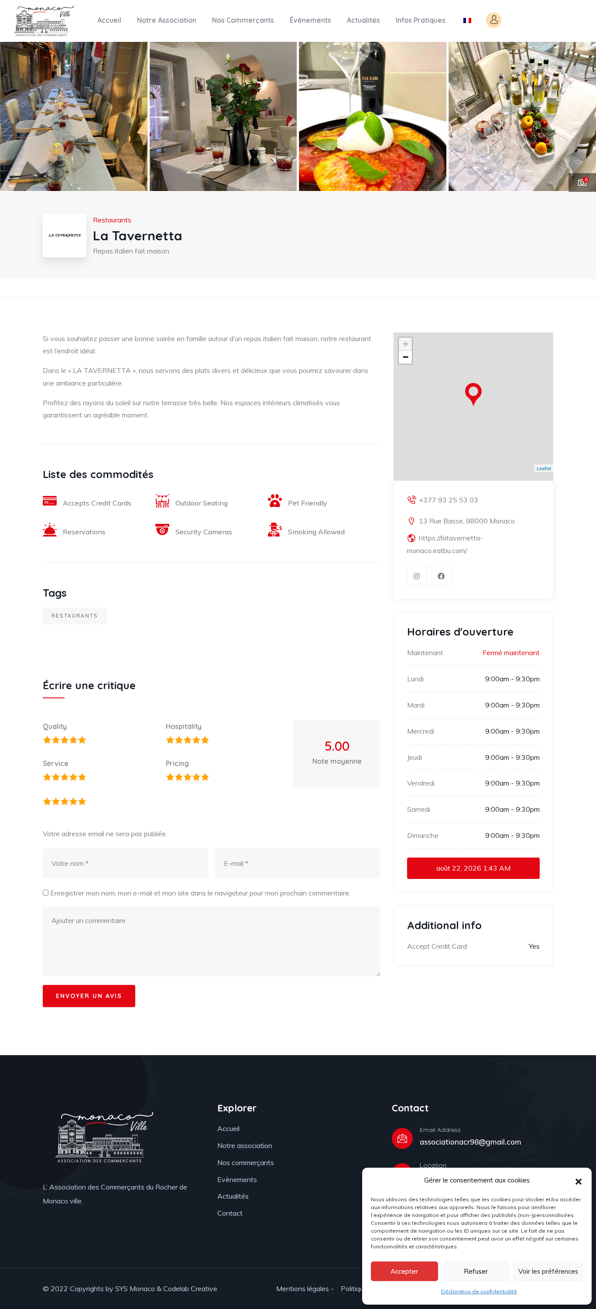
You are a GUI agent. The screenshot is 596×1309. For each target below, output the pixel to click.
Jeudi (414, 757)
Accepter (404, 1271)
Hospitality (184, 726)
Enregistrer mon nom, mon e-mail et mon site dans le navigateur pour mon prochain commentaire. (200, 893)
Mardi (416, 705)
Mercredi (420, 731)
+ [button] (405, 343)
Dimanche (422, 835)
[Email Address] (402, 1138)
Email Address (440, 1130)
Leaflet (544, 468)
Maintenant (425, 652)
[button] (578, 1180)
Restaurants (74, 615)
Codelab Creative (190, 1288)
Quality (55, 726)
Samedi (418, 809)
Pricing (177, 763)
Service (56, 763)
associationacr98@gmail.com (470, 1141)
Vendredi (421, 783)
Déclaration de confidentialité (479, 1291)
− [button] (405, 357)
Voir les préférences (548, 1271)
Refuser (476, 1271)
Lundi (415, 678)
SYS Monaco (135, 1288)
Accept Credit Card (437, 946)
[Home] (43, 20)
